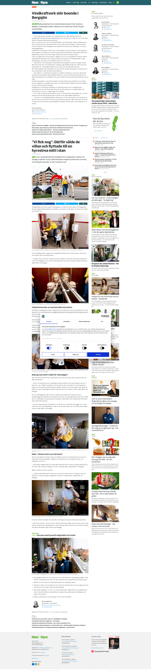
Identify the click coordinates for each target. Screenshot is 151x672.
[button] (76, 2)
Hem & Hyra (41, 652)
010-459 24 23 (108, 52)
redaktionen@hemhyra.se (45, 647)
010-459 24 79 (108, 29)
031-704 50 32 (38, 114)
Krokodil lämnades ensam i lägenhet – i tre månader (46, 621)
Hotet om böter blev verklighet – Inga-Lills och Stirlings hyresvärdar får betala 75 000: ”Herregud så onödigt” (61, 125)
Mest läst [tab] (95, 138)
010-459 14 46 (107, 63)
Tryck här (51, 118)
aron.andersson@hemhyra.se (70, 661)
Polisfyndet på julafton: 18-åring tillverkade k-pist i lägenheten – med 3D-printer (53, 627)
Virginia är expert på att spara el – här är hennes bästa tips (47, 132)
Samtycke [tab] (49, 321)
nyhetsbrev (46, 655)
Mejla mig (106, 27)
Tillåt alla (98, 354)
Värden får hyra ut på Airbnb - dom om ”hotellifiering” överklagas (49, 619)
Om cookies (116, 670)
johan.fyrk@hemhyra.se (68, 654)
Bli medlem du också (97, 648)
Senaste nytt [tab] (104, 138)
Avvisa (53, 354)
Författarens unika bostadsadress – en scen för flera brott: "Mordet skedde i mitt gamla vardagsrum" (59, 625)
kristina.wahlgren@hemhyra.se (52, 605)
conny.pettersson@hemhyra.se (70, 648)
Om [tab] (102, 321)
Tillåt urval (75, 354)
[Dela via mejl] (83, 33)
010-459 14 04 (107, 40)
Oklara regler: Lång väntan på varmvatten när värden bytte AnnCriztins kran (52, 127)
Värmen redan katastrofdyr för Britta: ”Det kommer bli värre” (48, 134)
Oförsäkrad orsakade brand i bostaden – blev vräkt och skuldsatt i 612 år (51, 623)
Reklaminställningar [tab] (84, 321)
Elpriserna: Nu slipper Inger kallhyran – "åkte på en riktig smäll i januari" (51, 130)
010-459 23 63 (48, 607)
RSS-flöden (35, 658)
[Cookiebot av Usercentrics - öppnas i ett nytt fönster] (102, 316)
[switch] (66, 348)
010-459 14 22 (107, 74)
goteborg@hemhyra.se (40, 112)
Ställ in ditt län (98, 131)
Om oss (110, 670)
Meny (110, 2)
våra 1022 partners (51, 329)
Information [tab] (66, 321)
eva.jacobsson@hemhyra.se (69, 641)
